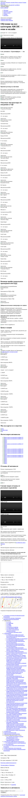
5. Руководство (7, 731)
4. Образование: (7, 633)
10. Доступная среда (8, 744)
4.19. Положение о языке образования (15, 730)
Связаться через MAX (6, 19)
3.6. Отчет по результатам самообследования (12, 630)
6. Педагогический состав (9, 732)
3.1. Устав (8, 622)
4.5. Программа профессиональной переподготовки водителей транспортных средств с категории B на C (16, 649)
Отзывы (24, 2)
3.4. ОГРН (8, 625)
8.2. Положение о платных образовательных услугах (12, 739)
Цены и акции (18, 2)
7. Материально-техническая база (11, 734)
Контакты (3, 3)
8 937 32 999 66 (4, 7)
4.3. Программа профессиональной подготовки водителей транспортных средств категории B (15, 641)
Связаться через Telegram (7, 20)
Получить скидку (5, 6)
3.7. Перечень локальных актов (14, 632)
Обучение (3, 2)
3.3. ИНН (8, 624)
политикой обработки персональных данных (13, 795)
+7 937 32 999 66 (5, 597)
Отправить (3, 792)
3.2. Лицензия (9, 623)
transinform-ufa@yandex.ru (15, 597)
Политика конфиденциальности (8, 762)
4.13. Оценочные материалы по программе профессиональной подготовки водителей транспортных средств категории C (16, 695)
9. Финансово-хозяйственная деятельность (13, 741)
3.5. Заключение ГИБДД (12, 628)
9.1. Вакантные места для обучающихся (16, 743)
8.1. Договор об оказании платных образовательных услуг (14, 737)
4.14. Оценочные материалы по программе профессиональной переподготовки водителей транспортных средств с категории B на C (16, 699)
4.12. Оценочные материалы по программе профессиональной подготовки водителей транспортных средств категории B (16, 691)
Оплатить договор (10, 2)
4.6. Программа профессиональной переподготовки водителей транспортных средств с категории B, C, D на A (16, 653)
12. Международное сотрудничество (12, 748)
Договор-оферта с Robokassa (8, 765)
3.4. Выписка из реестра (12, 627)
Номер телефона (5, 790)
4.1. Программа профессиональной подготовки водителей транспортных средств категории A (15, 636)
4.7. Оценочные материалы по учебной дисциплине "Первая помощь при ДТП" (16, 656)
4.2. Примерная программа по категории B (16, 638)
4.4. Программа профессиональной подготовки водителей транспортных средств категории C (15, 645)
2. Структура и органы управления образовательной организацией (12, 618)
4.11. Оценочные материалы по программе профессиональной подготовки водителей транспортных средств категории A (16, 687)
